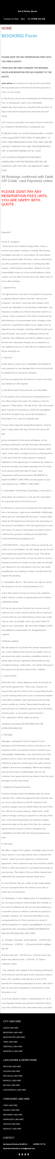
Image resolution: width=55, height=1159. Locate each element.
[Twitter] (22, 1154)
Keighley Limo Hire (12, 1129)
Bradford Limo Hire (12, 1033)
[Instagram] (25, 1154)
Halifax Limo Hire (11, 1110)
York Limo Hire (10, 1042)
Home (6, 28)
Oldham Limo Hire (11, 1071)
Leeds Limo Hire (10, 1028)
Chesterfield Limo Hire (14, 1090)
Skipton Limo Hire (11, 1124)
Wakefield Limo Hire (13, 1051)
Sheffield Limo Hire (12, 1047)
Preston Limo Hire (12, 1067)
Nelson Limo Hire (11, 1085)
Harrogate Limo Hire (13, 1119)
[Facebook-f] (19, 1154)
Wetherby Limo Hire (12, 1115)
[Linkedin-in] (28, 1154)
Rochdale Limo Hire (12, 1076)
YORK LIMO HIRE (10, 1105)
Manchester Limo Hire (14, 1037)
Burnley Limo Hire (12, 1081)
